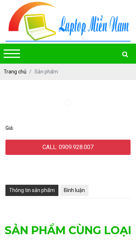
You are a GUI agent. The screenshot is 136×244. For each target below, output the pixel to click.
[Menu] (12, 53)
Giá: (9, 128)
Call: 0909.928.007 (68, 147)
